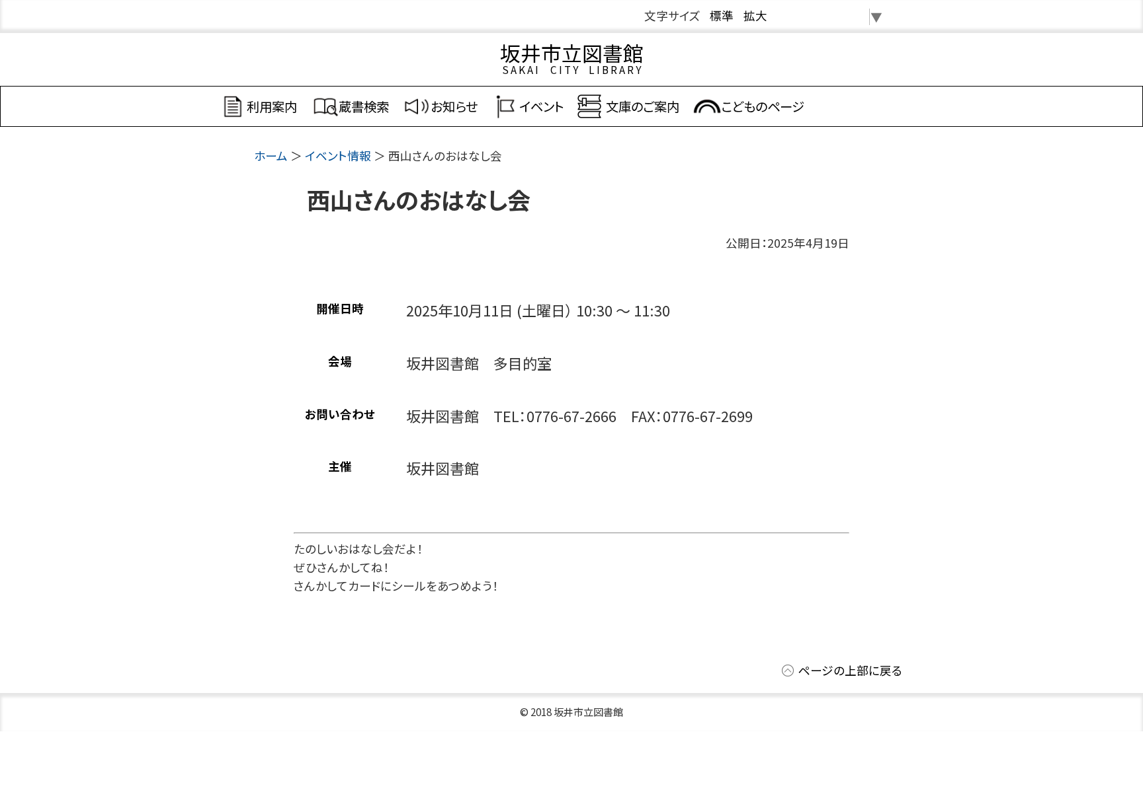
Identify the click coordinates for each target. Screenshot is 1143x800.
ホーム (271, 155)
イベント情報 (338, 155)
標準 (722, 15)
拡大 (755, 15)
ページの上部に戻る (850, 670)
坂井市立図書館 (572, 52)
